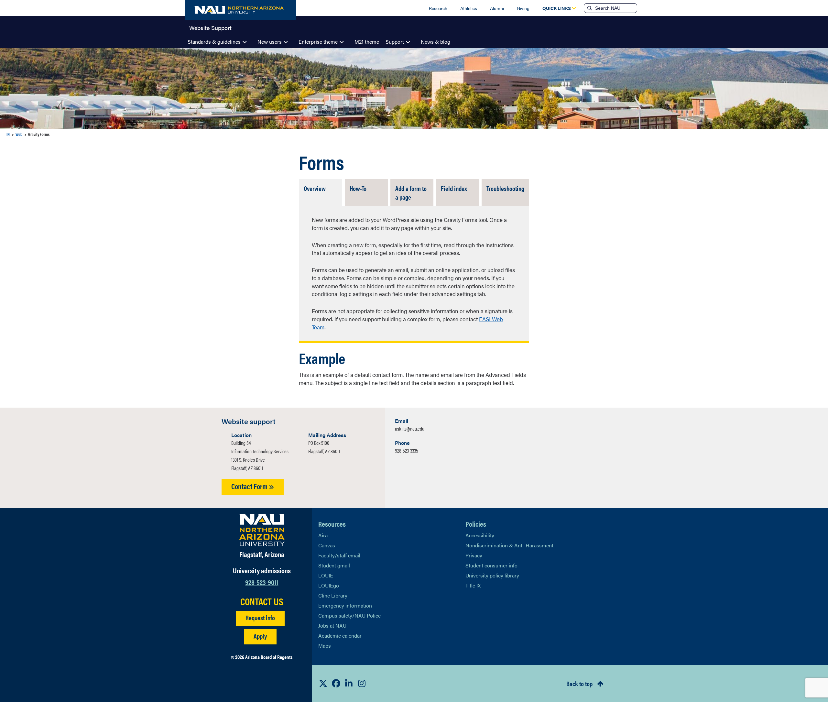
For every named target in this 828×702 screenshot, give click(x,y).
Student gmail (334, 565)
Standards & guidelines (214, 41)
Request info (260, 617)
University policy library (492, 575)
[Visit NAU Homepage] (262, 530)
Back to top (579, 683)
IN (8, 134)
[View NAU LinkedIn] (349, 683)
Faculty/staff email (339, 555)
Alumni (497, 8)
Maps (324, 645)
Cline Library (332, 595)
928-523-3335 (406, 450)
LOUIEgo (328, 585)
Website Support (210, 27)
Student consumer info (491, 565)
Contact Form (250, 486)
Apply (260, 636)
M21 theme (366, 41)
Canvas (326, 545)
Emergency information (345, 605)
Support (395, 41)
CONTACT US (261, 601)
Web (19, 134)
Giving (523, 8)
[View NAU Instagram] (361, 683)
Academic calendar (340, 635)
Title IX (473, 585)
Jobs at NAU (332, 625)
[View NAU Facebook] (336, 683)
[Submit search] (589, 8)
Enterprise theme (318, 41)
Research (438, 8)
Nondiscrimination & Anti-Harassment (509, 545)
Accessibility (479, 535)
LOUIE (325, 575)
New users (269, 41)
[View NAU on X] (323, 683)
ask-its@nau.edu (409, 428)
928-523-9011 (261, 582)
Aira (323, 535)
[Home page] (240, 10)
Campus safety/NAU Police (349, 615)
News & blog (435, 41)
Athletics (468, 8)
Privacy (473, 555)
